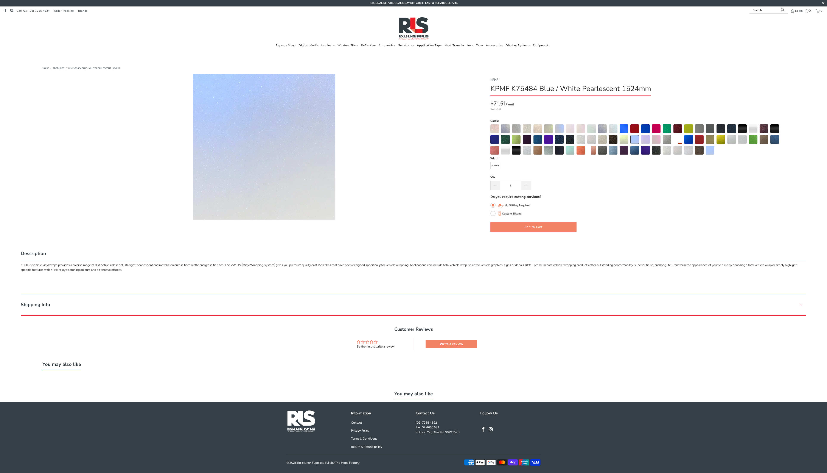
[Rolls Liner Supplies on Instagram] (11, 11)
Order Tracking (64, 11)
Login (799, 11)
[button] (286, 46)
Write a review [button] (451, 344)
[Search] (782, 10)
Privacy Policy (360, 430)
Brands (83, 11)
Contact (356, 422)
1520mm (495, 165)
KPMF (494, 79)
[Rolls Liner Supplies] (413, 29)
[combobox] (768, 10)
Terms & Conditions (364, 438)
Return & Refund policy (366, 447)
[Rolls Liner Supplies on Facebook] (5, 11)
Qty (492, 176)
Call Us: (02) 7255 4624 (33, 11)
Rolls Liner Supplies (310, 463)
